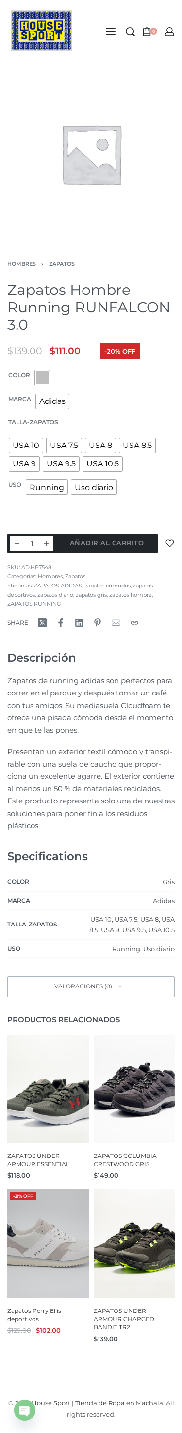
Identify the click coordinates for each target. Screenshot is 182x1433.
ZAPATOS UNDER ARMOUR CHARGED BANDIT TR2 (124, 1319)
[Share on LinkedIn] (79, 622)
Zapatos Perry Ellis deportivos (34, 1315)
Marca (19, 398)
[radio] (42, 377)
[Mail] (116, 622)
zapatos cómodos (107, 585)
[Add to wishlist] (170, 543)
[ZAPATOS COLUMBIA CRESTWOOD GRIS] (134, 1089)
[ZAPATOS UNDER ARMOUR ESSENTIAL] (48, 1089)
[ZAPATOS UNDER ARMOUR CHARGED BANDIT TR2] (134, 1244)
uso (14, 484)
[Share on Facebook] (60, 622)
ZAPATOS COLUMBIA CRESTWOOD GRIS (125, 1160)
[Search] (130, 32)
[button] (91, 986)
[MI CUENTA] (170, 32)
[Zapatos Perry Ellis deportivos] (48, 1244)
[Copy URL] (134, 622)
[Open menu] (110, 31)
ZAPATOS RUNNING (34, 604)
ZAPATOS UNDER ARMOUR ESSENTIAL (38, 1160)
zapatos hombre (130, 594)
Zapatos (62, 264)
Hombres (21, 264)
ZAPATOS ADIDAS (58, 585)
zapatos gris (91, 594)
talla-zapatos (33, 422)
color (19, 375)
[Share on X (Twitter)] (42, 622)
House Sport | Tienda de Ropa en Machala (97, 1403)
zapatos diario (55, 594)
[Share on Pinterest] (97, 622)
